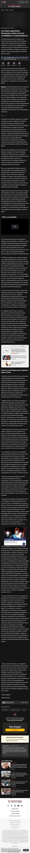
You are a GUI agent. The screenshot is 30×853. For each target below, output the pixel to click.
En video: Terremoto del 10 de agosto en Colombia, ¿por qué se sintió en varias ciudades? (19, 774)
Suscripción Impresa (15, 811)
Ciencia (12, 771)
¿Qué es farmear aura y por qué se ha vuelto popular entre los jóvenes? (19, 783)
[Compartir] (3, 63)
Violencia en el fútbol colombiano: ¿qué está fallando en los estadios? (19, 792)
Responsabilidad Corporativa (15, 820)
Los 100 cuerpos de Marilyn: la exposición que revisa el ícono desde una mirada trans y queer (19, 766)
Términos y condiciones (15, 822)
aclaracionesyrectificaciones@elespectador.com (18, 837)
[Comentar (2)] (14, 63)
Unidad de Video (6, 697)
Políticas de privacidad (15, 824)
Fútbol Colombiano (15, 788)
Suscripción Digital (15, 813)
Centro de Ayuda (15, 826)
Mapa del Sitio (15, 808)
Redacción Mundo (6, 694)
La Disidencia (14, 762)
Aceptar (26, 850)
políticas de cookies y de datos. (14, 851)
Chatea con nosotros (16, 816)
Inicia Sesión (22, 2)
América (13, 780)
